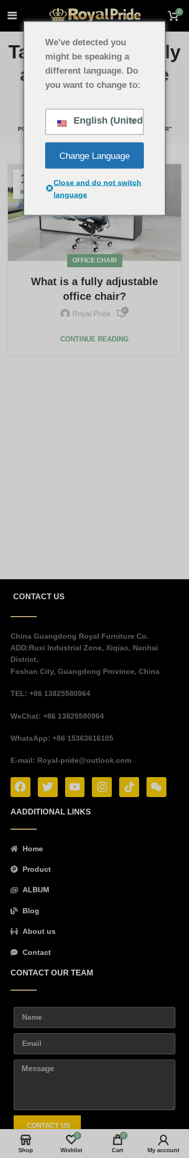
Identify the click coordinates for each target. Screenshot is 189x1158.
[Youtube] (75, 787)
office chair (94, 260)
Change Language (94, 155)
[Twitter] (48, 787)
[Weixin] (156, 787)
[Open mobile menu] (12, 15)
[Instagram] (102, 787)
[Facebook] (20, 787)
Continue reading (94, 339)
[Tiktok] (129, 787)
